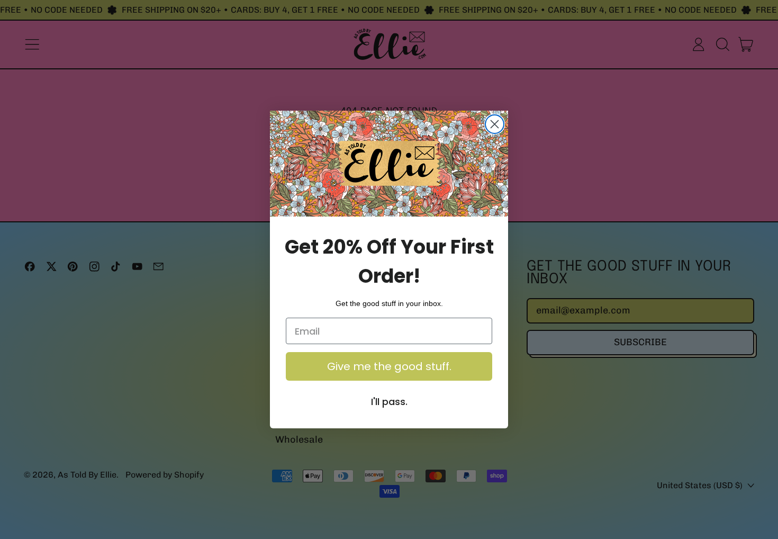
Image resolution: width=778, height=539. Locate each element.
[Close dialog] (494, 124)
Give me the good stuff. (389, 366)
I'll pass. (389, 401)
